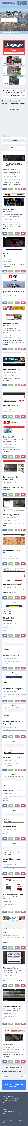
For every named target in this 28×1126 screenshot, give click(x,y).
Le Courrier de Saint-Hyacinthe (11, 478)
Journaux (5, 103)
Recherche (22, 20)
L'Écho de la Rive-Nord (11, 584)
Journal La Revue (9, 369)
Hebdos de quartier (9, 177)
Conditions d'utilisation (9, 1111)
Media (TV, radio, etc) (12, 101)
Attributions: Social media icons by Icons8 (14, 1116)
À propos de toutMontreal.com (11, 1098)
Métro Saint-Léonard (11, 790)
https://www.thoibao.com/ (11, 1052)
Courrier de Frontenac (11, 169)
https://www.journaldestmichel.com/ (14, 298)
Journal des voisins (10, 323)
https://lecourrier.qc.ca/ (10, 485)
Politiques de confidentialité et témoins (13, 1114)
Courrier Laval (8, 209)
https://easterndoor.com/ (10, 978)
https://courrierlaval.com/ (10, 222)
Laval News (7, 437)
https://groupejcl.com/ (9, 520)
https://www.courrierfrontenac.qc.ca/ (14, 179)
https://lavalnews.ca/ (9, 447)
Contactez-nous (7, 1105)
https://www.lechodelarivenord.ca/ (13, 590)
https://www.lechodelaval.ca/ (11, 411)
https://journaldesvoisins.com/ (12, 337)
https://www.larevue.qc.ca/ (11, 375)
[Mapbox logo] (5, 136)
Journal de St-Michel (11, 292)
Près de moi (15, 140)
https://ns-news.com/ (9, 1016)
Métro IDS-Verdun (10, 656)
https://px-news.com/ (9, 904)
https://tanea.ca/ (8, 940)
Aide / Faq (5, 1102)
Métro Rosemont (9, 757)
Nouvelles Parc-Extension (13, 894)
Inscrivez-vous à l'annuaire (10, 1100)
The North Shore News (12, 1006)
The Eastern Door (9, 968)
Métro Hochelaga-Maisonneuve (10, 619)
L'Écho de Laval (9, 405)
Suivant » (22, 1076)
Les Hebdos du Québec (12, 550)
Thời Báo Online (9, 1044)
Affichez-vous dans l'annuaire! (14, 1085)
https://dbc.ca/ (7, 262)
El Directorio (19, 1072)
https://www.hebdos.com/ (11, 559)
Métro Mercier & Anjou (12, 689)
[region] (14, 125)
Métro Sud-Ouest (9, 826)
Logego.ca (19, 92)
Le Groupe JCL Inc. (10, 515)
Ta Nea (5, 932)
